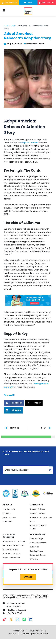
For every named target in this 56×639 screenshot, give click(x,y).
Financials (7, 513)
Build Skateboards (38, 542)
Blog (13, 26)
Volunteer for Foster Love (41, 517)
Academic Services (11, 553)
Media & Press (9, 517)
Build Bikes (34, 547)
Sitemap (12, 633)
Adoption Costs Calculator (14, 541)
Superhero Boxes (37, 555)
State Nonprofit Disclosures (34, 633)
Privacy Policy (36, 630)
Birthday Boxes (36, 551)
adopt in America (29, 142)
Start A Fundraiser (38, 513)
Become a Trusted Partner (38, 527)
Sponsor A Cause (37, 509)
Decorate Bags (36, 538)
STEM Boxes (35, 559)
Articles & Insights (10, 549)
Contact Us (8, 521)
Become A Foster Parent (13, 545)
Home (6, 26)
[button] (14, 403)
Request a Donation (11, 557)
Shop (32, 521)
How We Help (9, 509)
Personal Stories (35, 43)
